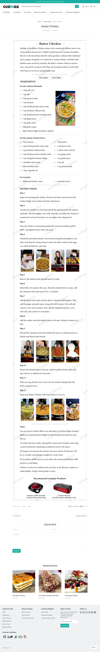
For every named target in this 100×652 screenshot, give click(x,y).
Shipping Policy (6, 621)
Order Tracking (6, 618)
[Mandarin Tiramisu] (23, 581)
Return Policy (6, 624)
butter (29, 506)
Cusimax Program (73, 12)
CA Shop (17, 12)
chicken (24, 506)
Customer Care (56, 12)
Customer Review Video (48, 618)
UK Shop (27, 12)
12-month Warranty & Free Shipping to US (50, 1)
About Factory (26, 615)
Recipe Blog (47, 21)
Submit (16, 551)
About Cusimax (40, 12)
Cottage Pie (17, 516)
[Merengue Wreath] (76, 581)
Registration (5, 615)
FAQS (3, 612)
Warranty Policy (6, 627)
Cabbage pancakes (81, 516)
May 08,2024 (15, 598)
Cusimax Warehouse (28, 618)
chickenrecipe (16, 506)
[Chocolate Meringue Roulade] (50, 581)
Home (40, 21)
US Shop (6, 12)
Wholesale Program (46, 615)
